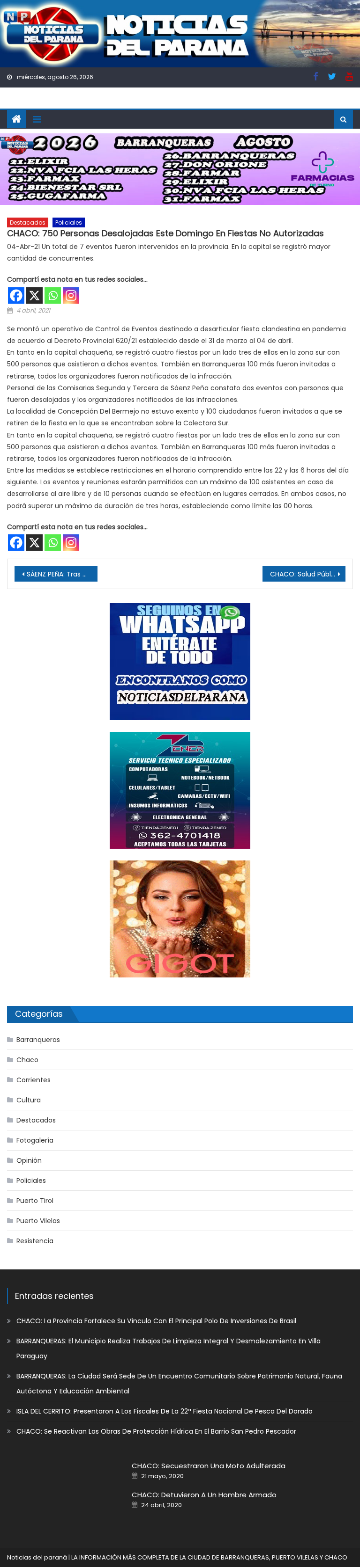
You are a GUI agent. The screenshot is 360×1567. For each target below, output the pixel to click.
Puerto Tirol (34, 1200)
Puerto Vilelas (38, 1220)
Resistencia (34, 1241)
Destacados (27, 222)
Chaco (27, 1059)
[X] (34, 295)
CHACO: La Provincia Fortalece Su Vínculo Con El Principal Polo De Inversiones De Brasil (156, 1321)
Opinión (29, 1160)
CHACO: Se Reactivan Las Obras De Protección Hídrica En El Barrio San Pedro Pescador (156, 1431)
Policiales (68, 222)
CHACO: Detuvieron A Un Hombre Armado (204, 1495)
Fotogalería (34, 1140)
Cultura (28, 1100)
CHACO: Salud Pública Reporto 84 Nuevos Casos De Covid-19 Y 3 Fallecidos (307, 574)
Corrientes (33, 1080)
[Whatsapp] (53, 295)
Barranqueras (38, 1039)
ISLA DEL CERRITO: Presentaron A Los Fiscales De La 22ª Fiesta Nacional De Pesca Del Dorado (164, 1411)
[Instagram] (71, 295)
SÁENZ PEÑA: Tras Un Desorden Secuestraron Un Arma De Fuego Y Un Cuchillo (62, 574)
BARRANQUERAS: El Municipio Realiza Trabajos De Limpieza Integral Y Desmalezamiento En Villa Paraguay (168, 1348)
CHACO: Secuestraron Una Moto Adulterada (208, 1466)
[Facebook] (16, 295)
